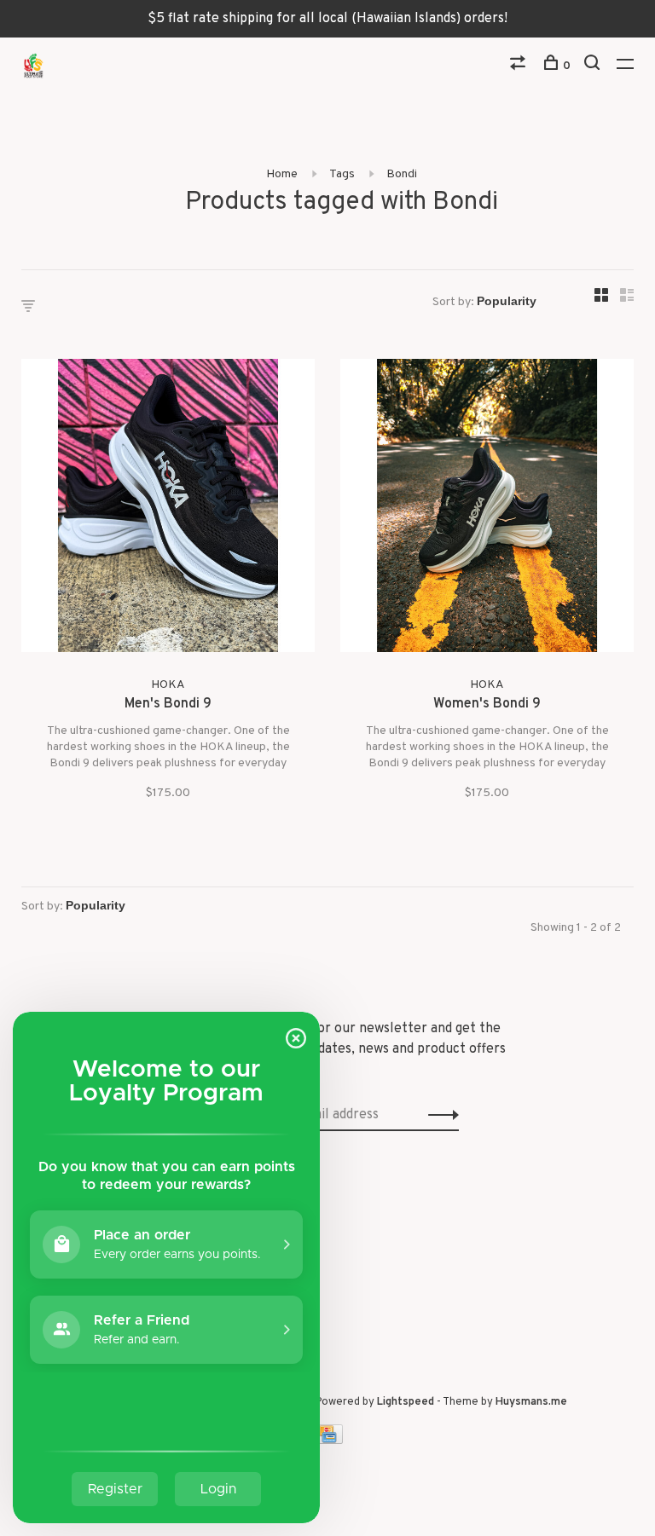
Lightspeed (405, 1402)
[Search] (594, 66)
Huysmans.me (531, 1402)
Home (282, 174)
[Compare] (520, 66)
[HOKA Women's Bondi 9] (487, 509)
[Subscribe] (439, 1115)
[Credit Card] (327, 1440)
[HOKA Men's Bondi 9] (168, 509)
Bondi (401, 174)
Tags (342, 174)
